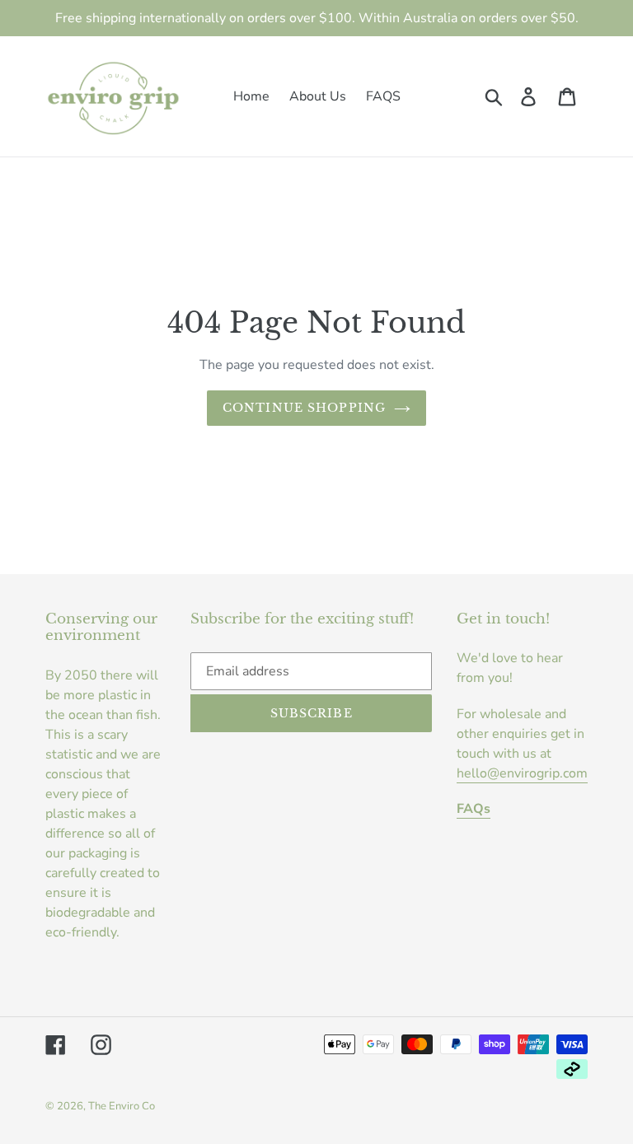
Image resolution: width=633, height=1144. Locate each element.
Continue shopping (304, 407)
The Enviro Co (121, 1106)
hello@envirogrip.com (522, 773)
